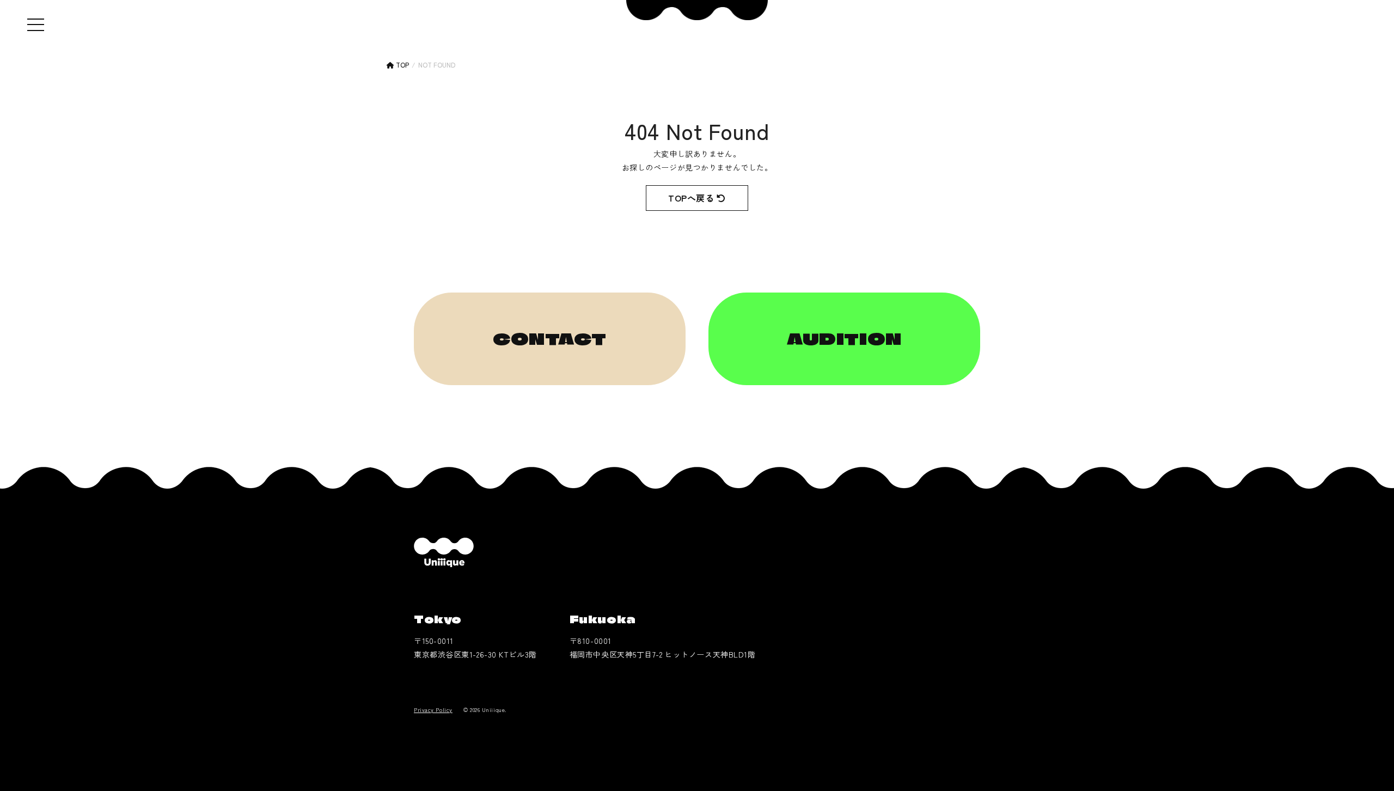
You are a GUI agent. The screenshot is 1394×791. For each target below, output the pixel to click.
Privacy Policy (433, 709)
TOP (401, 64)
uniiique (444, 552)
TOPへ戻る (692, 197)
